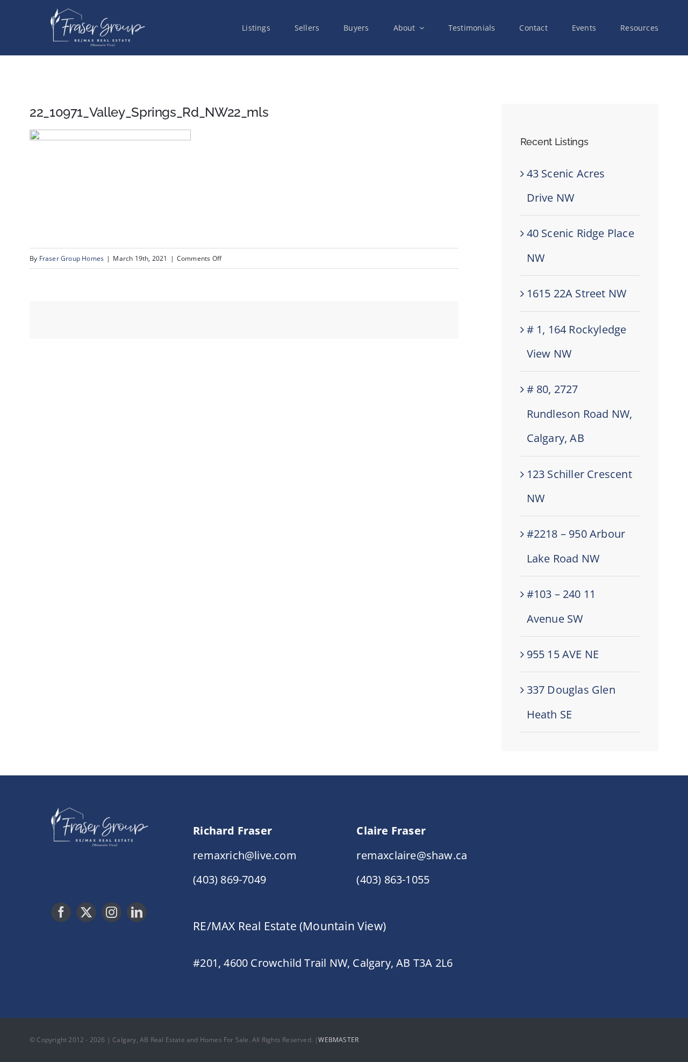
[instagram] (111, 912)
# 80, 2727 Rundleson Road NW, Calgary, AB (580, 413)
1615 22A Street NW (577, 293)
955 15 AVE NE (563, 654)
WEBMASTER (338, 1039)
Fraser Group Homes (71, 258)
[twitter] (86, 912)
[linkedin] (137, 912)
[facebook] (61, 912)
